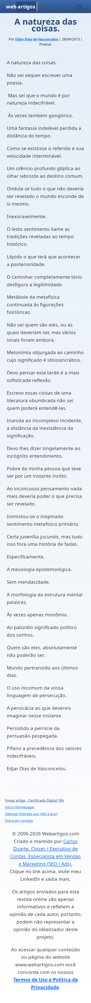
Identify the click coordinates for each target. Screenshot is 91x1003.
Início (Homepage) (19, 807)
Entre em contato (19, 820)
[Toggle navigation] (79, 6)
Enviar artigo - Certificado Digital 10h (34, 800)
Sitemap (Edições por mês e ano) (31, 814)
